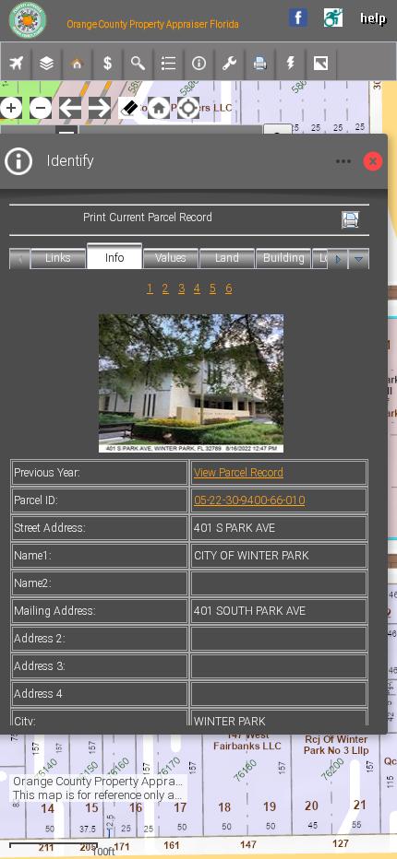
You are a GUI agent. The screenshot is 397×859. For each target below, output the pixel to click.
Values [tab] (170, 258)
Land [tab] (227, 258)
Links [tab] (58, 258)
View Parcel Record (238, 472)
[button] (159, 108)
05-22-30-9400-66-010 (249, 500)
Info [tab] (114, 258)
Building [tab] (284, 258)
